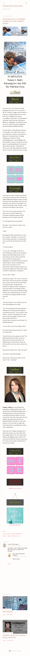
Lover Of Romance (13, 544)
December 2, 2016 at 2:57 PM (15, 545)
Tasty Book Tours (15, 536)
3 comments (10, 640)
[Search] (26, 2)
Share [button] (4, 531)
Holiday (13, 533)
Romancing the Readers (13, 6)
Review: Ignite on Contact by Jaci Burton (15, 636)
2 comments (10, 614)
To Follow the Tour (15, 525)
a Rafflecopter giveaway (15, 488)
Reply (9, 563)
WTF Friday (8, 612)
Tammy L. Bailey (7, 536)
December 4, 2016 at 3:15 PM (20, 556)
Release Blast (19, 533)
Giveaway (8, 533)
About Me (6, 9)
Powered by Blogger (16, 650)
